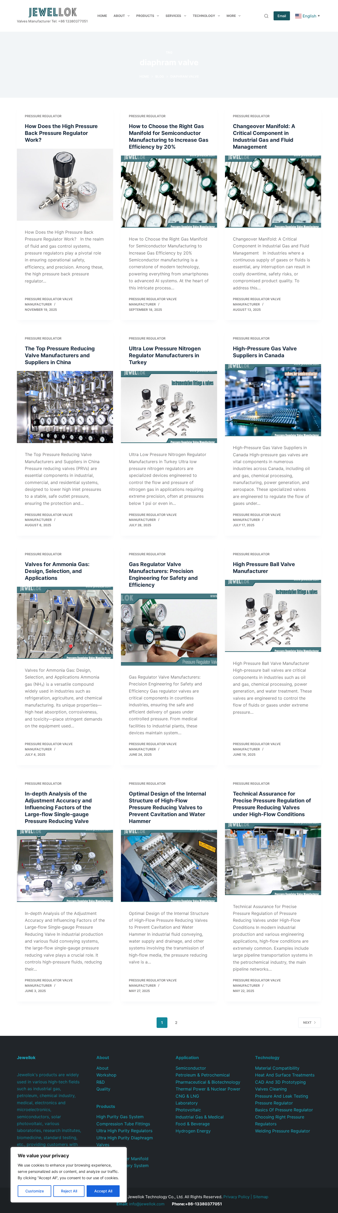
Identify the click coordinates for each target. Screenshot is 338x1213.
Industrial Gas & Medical (200, 1117)
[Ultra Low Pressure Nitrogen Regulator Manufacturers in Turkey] (169, 407)
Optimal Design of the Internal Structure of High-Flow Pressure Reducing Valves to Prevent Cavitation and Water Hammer (167, 807)
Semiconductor (191, 1068)
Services (173, 16)
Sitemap (260, 1196)
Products (145, 16)
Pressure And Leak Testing (281, 1096)
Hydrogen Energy (193, 1131)
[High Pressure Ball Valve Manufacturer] (273, 616)
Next (307, 1022)
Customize (34, 1191)
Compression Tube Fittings (123, 1123)
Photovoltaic (188, 1109)
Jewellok (26, 1057)
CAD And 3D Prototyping (280, 1082)
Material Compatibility (277, 1068)
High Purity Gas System (120, 1116)
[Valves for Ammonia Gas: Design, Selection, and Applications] (65, 623)
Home (102, 16)
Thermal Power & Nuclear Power (208, 1089)
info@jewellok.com (140, 1203)
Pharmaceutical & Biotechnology (208, 1082)
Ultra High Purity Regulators (124, 1130)
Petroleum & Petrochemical (203, 1075)
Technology (204, 16)
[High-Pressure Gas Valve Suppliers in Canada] (273, 400)
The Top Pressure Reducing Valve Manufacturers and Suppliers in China (60, 355)
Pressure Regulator (43, 116)
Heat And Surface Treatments (284, 1075)
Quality (103, 1089)
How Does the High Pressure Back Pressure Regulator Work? (61, 133)
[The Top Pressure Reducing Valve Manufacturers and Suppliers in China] (65, 407)
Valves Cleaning (271, 1089)
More (231, 16)
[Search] (266, 16)
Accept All (103, 1191)
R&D (100, 1082)
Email (282, 16)
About (119, 16)
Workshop (106, 1075)
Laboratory (187, 1103)
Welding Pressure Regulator (282, 1131)
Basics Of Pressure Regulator (284, 1109)
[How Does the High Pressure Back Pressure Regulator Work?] (65, 185)
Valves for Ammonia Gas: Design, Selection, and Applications (57, 571)
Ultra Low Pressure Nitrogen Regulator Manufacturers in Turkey (165, 355)
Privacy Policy (236, 1196)
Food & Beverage (193, 1123)
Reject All (69, 1191)
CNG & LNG (187, 1096)
